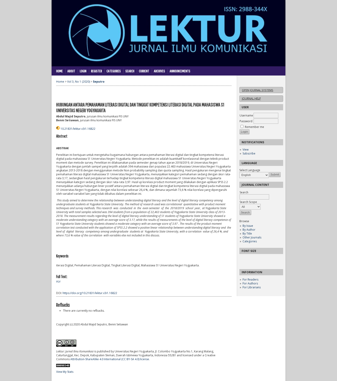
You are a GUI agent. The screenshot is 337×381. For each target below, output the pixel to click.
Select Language (249, 170)
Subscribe (249, 153)
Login (83, 71)
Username (246, 115)
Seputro (99, 82)
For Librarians (252, 287)
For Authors (250, 283)
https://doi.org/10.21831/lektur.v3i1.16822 (90, 293)
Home (59, 71)
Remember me (254, 127)
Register (96, 71)
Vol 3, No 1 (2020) (78, 82)
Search (129, 71)
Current (144, 71)
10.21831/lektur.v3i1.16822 (78, 129)
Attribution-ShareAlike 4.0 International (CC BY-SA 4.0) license (109, 359)
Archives (159, 71)
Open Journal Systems (257, 90)
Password (246, 121)
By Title (247, 233)
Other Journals (252, 237)
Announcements (180, 71)
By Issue (248, 226)
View (246, 149)
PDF (58, 281)
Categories (250, 241)
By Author (249, 230)
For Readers (250, 279)
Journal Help (251, 98)
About (71, 71)
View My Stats (64, 372)
